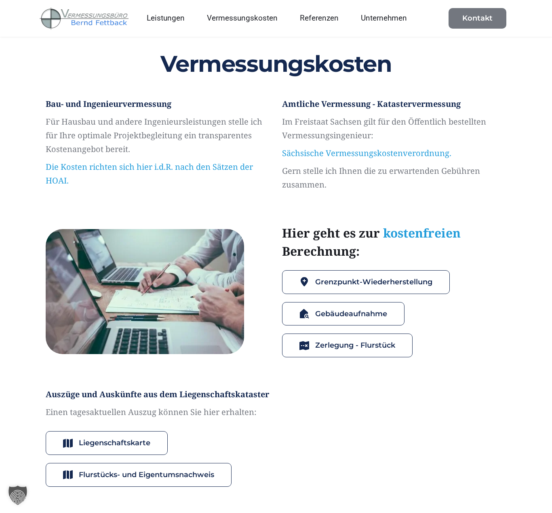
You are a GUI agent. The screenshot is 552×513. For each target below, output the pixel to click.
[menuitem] (166, 18)
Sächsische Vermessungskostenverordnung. (366, 153)
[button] (18, 495)
